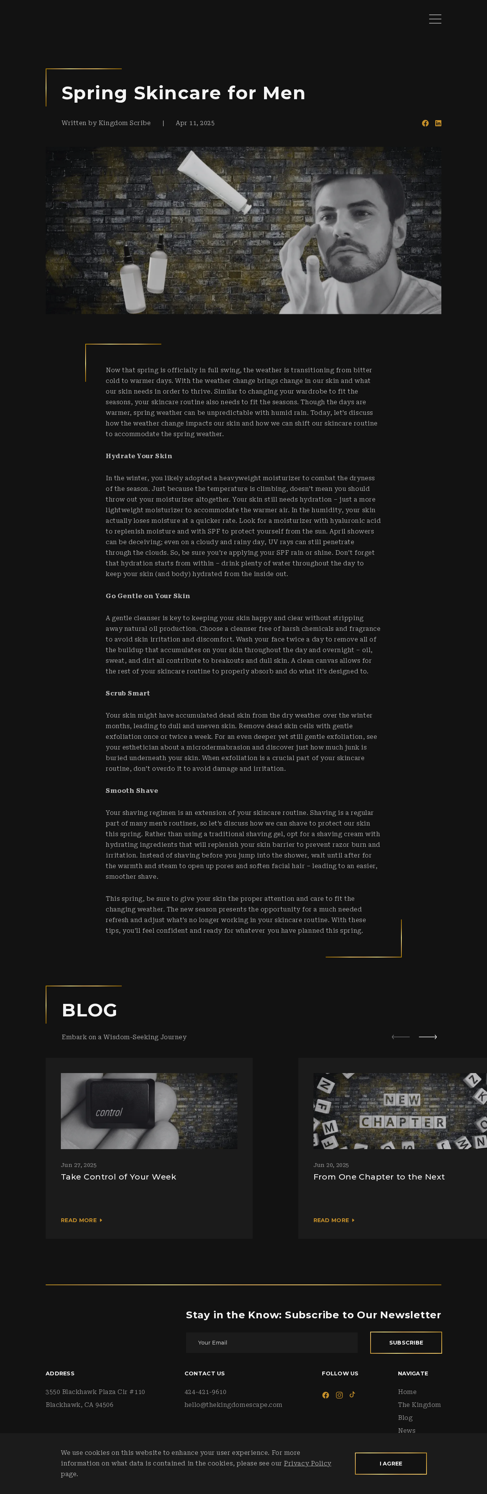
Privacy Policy (307, 1463)
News (406, 1430)
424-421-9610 (205, 1392)
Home (407, 1392)
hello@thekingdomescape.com (234, 1404)
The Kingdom (419, 1404)
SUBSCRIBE (406, 1342)
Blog (405, 1417)
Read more (79, 1220)
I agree (391, 1463)
